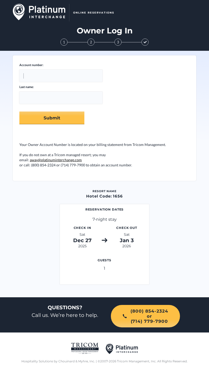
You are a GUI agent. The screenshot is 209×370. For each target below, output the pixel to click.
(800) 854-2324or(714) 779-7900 (149, 316)
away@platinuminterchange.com (56, 160)
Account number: (31, 65)
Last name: (26, 87)
